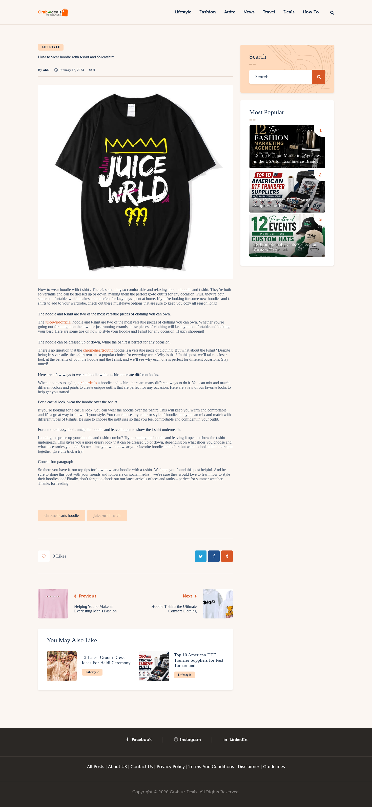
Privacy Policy (171, 766)
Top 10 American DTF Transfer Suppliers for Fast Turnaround (198, 660)
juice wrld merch (107, 515)
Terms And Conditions (211, 766)
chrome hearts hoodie (62, 515)
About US (117, 766)
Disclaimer (248, 766)
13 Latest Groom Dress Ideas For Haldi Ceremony (106, 660)
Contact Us (142, 766)
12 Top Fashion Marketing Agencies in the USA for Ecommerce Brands (287, 158)
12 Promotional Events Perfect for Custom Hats (285, 247)
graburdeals (87, 383)
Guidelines (274, 766)
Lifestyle (51, 47)
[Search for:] (287, 77)
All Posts (95, 766)
